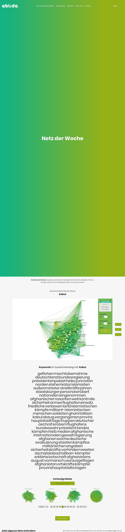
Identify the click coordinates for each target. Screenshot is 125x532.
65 (81, 506)
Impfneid (51, 489)
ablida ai (70, 6)
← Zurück (41, 506)
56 (60, 506)
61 (73, 506)
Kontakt (88, 6)
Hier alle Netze (62, 518)
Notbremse (96, 489)
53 (51, 506)
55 (57, 506)
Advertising (60, 6)
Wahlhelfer (74, 489)
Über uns (79, 6)
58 (65, 506)
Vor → (84, 506)
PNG (105, 331)
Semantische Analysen (45, 6)
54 (54, 506)
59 (68, 506)
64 (78, 506)
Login (115, 6)
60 (71, 506)
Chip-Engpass (29, 489)
